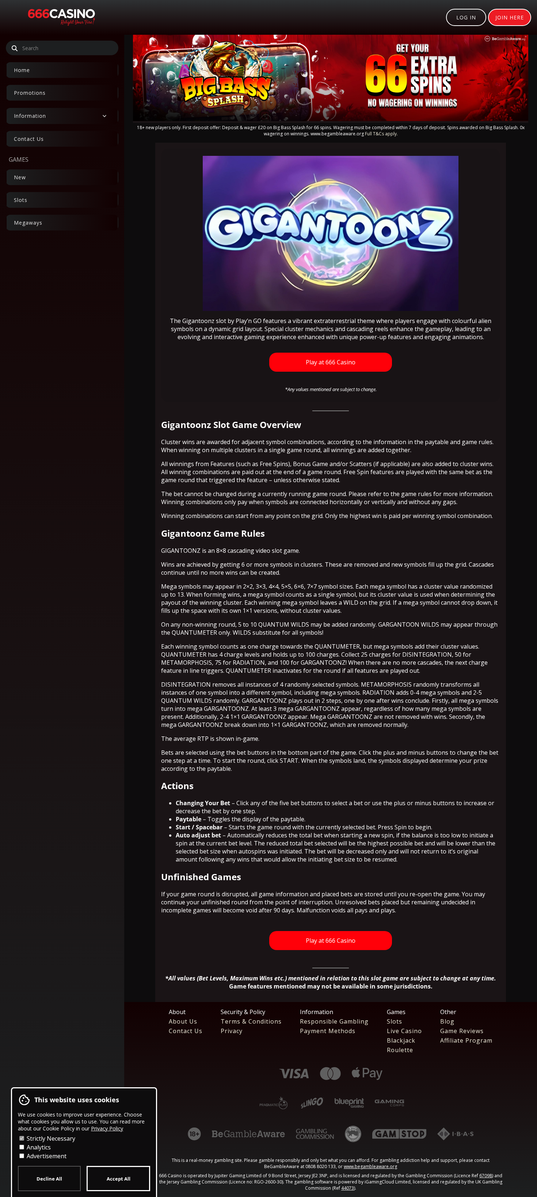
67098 (485, 1175)
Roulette (400, 1050)
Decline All (49, 1178)
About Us (183, 1021)
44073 (347, 1188)
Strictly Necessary (50, 1138)
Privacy (232, 1031)
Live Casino (404, 1031)
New (20, 177)
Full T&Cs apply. (381, 134)
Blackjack (401, 1040)
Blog (447, 1021)
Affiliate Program (466, 1040)
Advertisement (45, 1156)
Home (22, 70)
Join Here (509, 17)
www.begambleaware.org (370, 1166)
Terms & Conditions (251, 1021)
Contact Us (29, 138)
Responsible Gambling (334, 1021)
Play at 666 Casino (330, 362)
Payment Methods (327, 1031)
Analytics (38, 1147)
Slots (20, 199)
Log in (466, 17)
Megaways (28, 222)
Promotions (30, 92)
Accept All (118, 1178)
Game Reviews (462, 1031)
